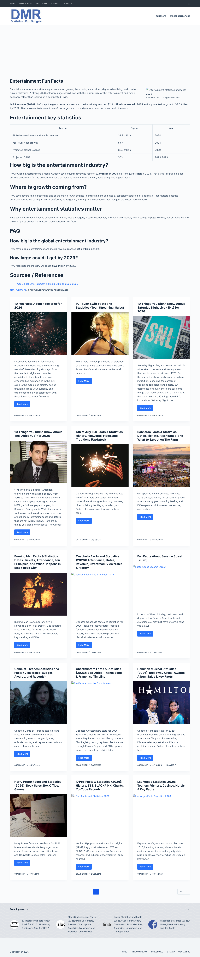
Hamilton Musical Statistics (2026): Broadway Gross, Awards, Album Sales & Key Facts (161, 672)
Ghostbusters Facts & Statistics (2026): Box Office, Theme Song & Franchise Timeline (99, 672)
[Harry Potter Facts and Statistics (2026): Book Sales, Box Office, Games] (38, 815)
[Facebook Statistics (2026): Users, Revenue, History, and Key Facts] (152, 924)
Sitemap (54, 4)
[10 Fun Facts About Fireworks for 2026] (38, 333)
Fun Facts (161, 16)
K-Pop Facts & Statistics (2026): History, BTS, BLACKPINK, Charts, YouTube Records (100, 785)
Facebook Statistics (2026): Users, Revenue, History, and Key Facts (175, 924)
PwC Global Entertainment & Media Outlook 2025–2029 (47, 283)
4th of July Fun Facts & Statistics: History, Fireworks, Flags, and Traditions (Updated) (100, 435)
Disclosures (41, 4)
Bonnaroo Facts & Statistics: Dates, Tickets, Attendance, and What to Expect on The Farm (160, 435)
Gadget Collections (180, 16)
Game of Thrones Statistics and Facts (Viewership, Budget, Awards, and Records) (36, 672)
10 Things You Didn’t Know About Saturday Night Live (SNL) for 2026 (161, 307)
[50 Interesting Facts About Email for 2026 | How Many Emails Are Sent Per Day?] (14, 924)
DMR (12, 290)
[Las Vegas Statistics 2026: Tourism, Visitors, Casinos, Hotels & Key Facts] (161, 815)
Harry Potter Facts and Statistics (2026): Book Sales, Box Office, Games (37, 785)
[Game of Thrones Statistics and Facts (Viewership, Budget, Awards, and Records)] (38, 702)
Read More (23, 405)
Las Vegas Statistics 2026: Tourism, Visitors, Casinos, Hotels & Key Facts (161, 785)
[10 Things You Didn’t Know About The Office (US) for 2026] (38, 462)
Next (182, 891)
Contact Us (67, 4)
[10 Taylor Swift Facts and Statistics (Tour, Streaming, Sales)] (100, 333)
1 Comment (171, 765)
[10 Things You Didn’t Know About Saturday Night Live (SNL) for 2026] (161, 337)
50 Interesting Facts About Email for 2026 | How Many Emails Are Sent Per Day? (36, 924)
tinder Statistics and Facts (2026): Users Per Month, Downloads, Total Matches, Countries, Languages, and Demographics (128, 924)
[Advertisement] (100, 46)
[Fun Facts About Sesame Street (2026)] (161, 586)
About (13, 4)
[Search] (189, 4)
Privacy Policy (26, 4)
